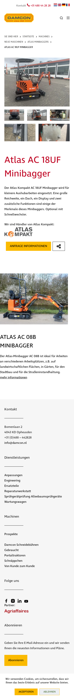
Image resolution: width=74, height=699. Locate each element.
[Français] (68, 5)
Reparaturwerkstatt (17, 491)
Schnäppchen (13, 561)
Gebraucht (11, 550)
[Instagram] (13, 601)
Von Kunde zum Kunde (19, 566)
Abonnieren (16, 660)
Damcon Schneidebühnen (21, 545)
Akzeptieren (26, 691)
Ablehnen (49, 691)
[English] (59, 5)
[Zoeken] (61, 18)
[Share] (59, 246)
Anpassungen (13, 475)
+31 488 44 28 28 (40, 5)
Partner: (9, 605)
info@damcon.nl (15, 443)
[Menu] (68, 17)
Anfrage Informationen (28, 246)
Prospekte (11, 534)
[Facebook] (6, 601)
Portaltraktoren (14, 556)
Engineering (12, 481)
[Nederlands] (55, 5)
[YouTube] (26, 601)
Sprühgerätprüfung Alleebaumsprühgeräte (33, 497)
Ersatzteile (11, 486)
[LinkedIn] (19, 601)
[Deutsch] (63, 5)
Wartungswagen (15, 502)
